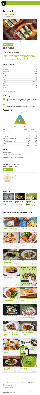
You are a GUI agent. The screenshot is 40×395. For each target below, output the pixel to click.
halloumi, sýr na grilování (7, 87)
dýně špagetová (6, 69)
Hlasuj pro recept (8, 44)
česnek (4, 81)
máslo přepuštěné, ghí (7, 71)
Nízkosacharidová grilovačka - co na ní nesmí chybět (30, 203)
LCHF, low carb (16, 56)
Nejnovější (6, 215)
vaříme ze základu (16, 58)
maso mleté (5, 77)
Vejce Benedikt (24, 228)
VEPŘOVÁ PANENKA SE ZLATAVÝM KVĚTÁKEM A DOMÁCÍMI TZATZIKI (28, 316)
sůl (3, 73)
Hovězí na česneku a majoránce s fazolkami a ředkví (10, 261)
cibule (4, 79)
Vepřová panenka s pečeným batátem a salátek (28, 244)
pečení (29, 56)
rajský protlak (5, 85)
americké (5, 56)
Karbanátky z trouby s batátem (10, 228)
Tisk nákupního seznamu (9, 91)
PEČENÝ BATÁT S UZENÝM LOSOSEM (11, 316)
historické (10, 56)
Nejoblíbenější (12, 215)
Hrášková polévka (24, 368)
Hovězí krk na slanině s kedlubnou (11, 277)
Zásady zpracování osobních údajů (9, 385)
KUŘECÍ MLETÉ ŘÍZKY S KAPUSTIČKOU (8, 368)
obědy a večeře (23, 56)
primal (33, 56)
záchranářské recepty (24, 58)
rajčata (4, 83)
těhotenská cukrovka (7, 58)
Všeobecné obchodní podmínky (8, 387)
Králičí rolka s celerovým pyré (27, 260)
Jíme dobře (11, 16)
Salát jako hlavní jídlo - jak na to (19, 202)
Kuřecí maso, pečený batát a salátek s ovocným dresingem (11, 299)
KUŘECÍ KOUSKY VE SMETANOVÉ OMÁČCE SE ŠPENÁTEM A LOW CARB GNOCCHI (11, 334)
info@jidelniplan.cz (33, 382)
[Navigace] (38, 3)
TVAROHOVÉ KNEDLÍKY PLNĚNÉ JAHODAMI (10, 351)
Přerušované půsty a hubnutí (7, 202)
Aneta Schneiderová (9, 14)
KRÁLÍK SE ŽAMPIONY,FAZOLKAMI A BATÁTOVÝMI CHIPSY (28, 333)
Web (13, 178)
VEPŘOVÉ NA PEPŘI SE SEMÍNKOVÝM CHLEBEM (28, 299)
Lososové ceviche (7, 244)
